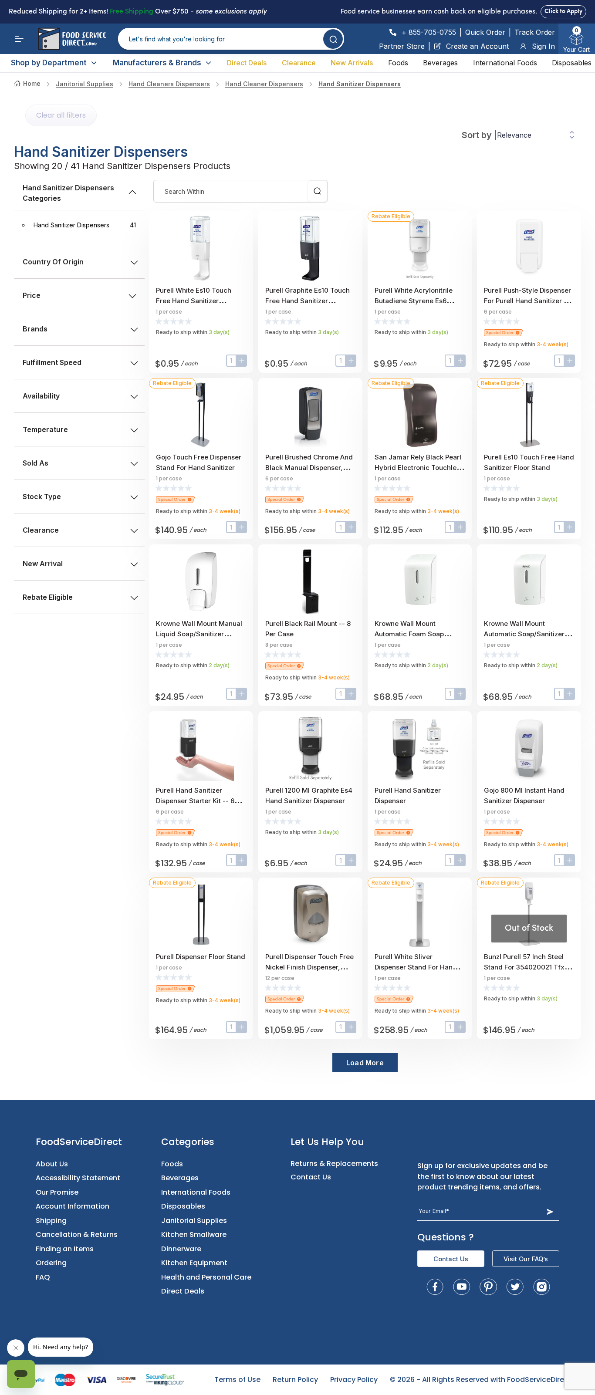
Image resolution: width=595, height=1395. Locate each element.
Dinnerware (181, 1249)
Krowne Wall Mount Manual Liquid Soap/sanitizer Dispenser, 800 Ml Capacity (199, 634)
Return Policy (295, 1380)
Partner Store (402, 46)
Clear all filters (61, 115)
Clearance (299, 62)
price (32, 295)
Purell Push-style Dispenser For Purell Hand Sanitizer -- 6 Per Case (527, 300)
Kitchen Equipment (194, 1263)
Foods (398, 62)
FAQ (43, 1277)
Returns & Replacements (334, 1164)
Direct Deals (247, 62)
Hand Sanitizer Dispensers (359, 84)
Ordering (51, 1263)
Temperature (45, 429)
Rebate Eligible (48, 597)
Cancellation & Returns (77, 1234)
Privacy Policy (354, 1380)
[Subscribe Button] (549, 1211)
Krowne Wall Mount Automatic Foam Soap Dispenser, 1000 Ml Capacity (420, 634)
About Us (52, 1164)
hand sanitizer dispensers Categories (68, 193)
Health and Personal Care (206, 1277)
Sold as (35, 463)
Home (32, 83)
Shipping (51, 1221)
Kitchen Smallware (194, 1234)
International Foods (505, 62)
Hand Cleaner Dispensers (264, 84)
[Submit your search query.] (333, 39)
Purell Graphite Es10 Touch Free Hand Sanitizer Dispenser (307, 300)
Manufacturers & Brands (157, 62)
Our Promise (57, 1192)
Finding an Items (65, 1249)
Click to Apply (563, 11)
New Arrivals (352, 62)
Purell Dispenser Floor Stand (200, 957)
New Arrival (43, 563)
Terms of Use (237, 1380)
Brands (35, 328)
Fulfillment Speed (52, 362)
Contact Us (311, 1177)
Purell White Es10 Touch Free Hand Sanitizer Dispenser (193, 300)
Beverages (440, 62)
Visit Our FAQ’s (526, 1259)
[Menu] (19, 39)
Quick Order (485, 32)
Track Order (534, 32)
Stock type (42, 496)
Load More (365, 1062)
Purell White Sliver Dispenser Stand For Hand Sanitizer (416, 967)
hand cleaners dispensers (169, 84)
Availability (41, 396)
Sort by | (479, 135)
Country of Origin (53, 261)
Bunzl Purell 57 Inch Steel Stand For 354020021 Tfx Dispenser (524, 967)
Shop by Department (49, 62)
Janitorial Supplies (84, 84)
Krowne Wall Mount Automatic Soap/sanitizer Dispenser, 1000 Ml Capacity (529, 634)
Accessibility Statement (78, 1178)
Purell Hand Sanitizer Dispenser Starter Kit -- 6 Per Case (195, 800)
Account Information (72, 1206)
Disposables (572, 62)
